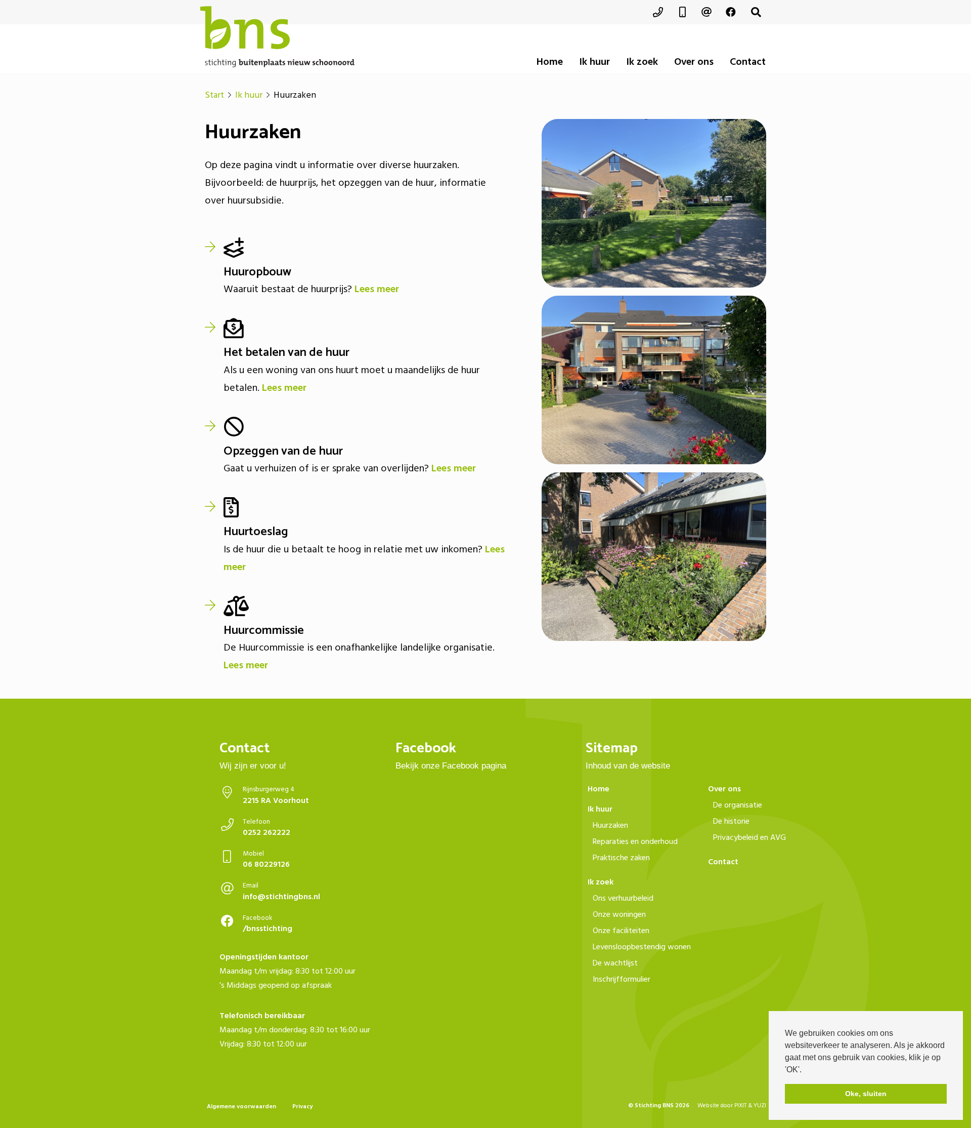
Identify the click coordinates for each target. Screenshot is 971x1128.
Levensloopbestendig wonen (642, 946)
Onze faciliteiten (621, 930)
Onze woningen (619, 914)
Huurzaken (610, 825)
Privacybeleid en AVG (749, 837)
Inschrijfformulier (621, 979)
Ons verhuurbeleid (623, 898)
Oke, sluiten (866, 1094)
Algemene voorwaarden (241, 1106)
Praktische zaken (621, 857)
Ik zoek (642, 62)
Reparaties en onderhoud (635, 841)
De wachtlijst (615, 963)
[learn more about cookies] (805, 1070)
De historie (731, 821)
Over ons (694, 62)
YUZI (760, 1105)
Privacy (302, 1106)
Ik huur (594, 62)
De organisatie (737, 805)
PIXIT (740, 1105)
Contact (748, 62)
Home (550, 62)
